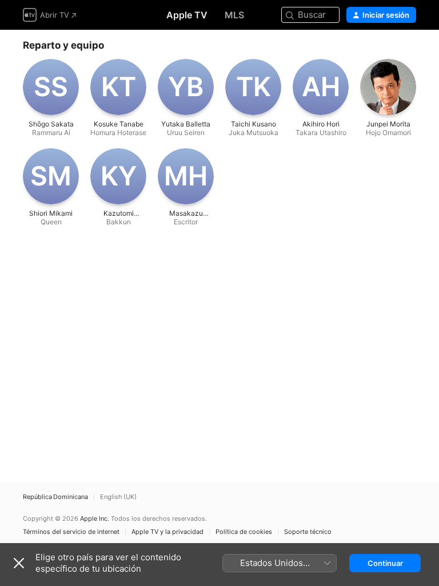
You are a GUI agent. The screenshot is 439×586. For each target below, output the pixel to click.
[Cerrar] (19, 563)
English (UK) (118, 497)
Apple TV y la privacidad (167, 532)
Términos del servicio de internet (71, 532)
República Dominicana (55, 497)
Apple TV (186, 15)
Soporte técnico (308, 532)
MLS (234, 15)
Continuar (385, 563)
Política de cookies (243, 532)
